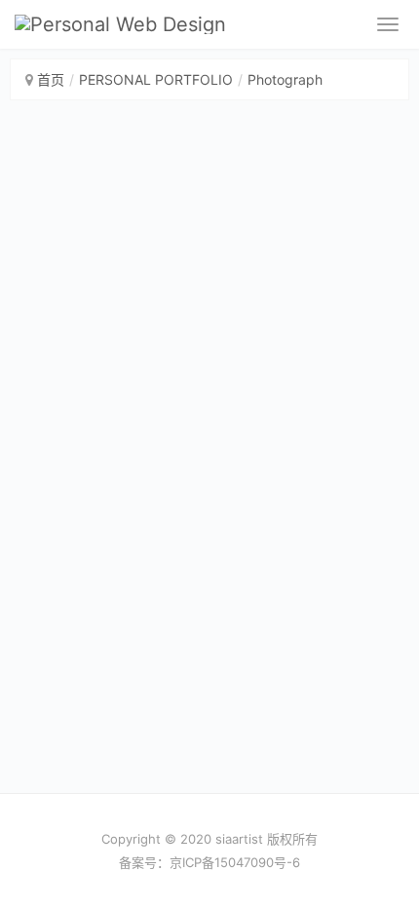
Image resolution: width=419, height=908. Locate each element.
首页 (50, 79)
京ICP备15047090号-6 (235, 862)
